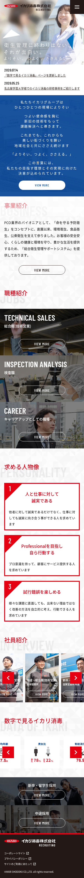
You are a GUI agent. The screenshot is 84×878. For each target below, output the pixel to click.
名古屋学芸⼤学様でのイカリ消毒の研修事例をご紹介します (42, 88)
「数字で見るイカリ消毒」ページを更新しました (35, 75)
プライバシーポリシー (18, 858)
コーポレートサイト (16, 853)
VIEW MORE (42, 185)
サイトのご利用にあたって (20, 864)
